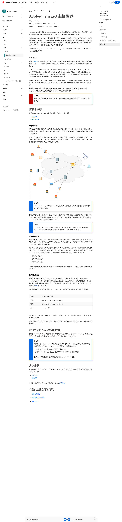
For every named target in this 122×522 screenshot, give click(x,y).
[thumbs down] (68, 519)
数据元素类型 (36, 394)
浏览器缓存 (35, 120)
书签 (103, 19)
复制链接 (109, 19)
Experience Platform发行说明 (10, 110)
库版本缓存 (103, 30)
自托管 (35, 285)
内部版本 (6, 66)
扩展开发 (5, 99)
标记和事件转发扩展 (38, 398)
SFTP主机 (8, 59)
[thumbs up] (65, 519)
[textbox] (12, 16)
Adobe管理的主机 (10, 55)
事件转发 (5, 88)
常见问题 (5, 106)
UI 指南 (4, 33)
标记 (50, 11)
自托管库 (34, 378)
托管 (5, 47)
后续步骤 (102, 44)
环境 (5, 63)
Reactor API (6, 102)
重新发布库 (7, 77)
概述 (5, 40)
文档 (30, 11)
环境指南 (62, 383)
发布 (4, 37)
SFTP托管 (35, 375)
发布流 (6, 44)
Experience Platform (40, 11)
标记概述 (5, 26)
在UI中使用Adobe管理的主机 (107, 40)
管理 (4, 92)
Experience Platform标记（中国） (13, 81)
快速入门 (5, 30)
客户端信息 (5, 85)
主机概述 (34, 401)
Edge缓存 (34, 117)
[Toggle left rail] (22, 7)
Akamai (35, 61)
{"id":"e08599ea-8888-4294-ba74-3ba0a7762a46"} (45, 24)
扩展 (4, 95)
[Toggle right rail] (100, 7)
